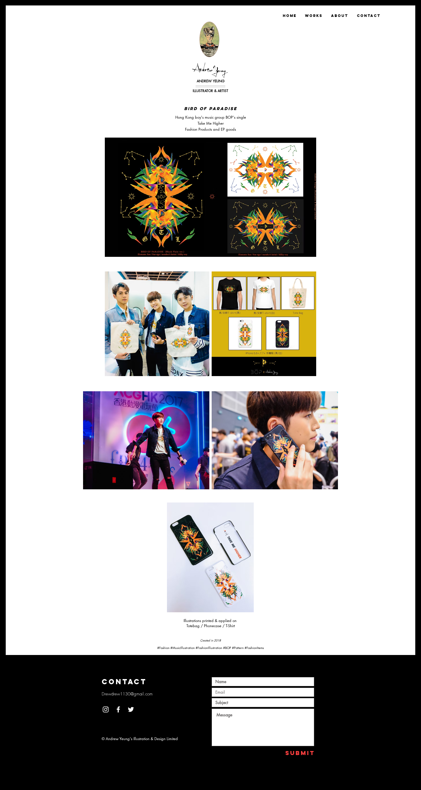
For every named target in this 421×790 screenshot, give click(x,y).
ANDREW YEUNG (211, 81)
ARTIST (223, 90)
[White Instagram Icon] (106, 709)
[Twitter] (131, 709)
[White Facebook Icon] (118, 709)
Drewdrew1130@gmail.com (127, 694)
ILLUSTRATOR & (205, 90)
